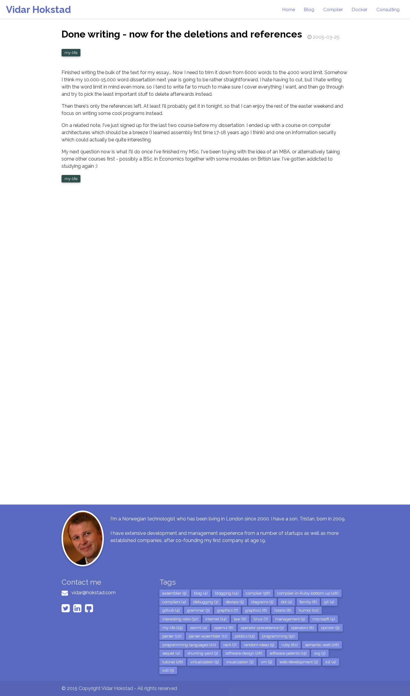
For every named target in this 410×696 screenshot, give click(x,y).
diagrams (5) (262, 602)
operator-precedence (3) (262, 627)
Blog (309, 9)
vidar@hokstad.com (93, 592)
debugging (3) (206, 602)
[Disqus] (205, 266)
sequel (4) (171, 653)
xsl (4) (330, 662)
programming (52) (278, 636)
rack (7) (230, 645)
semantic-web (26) (322, 645)
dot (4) (286, 602)
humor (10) (309, 610)
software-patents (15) (288, 653)
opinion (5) (330, 627)
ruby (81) (290, 645)
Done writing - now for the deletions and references (182, 34)
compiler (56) (258, 593)
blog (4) (201, 593)
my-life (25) (172, 627)
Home (288, 9)
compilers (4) (174, 602)
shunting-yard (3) (202, 653)
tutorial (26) (172, 662)
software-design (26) (243, 653)
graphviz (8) (256, 610)
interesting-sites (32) (180, 619)
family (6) (308, 602)
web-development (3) (298, 662)
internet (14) (216, 619)
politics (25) (245, 636)
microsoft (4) (323, 619)
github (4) (171, 610)
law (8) (240, 619)
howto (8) (282, 610)
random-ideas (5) (259, 645)
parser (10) (172, 636)
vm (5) (266, 662)
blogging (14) (227, 593)
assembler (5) (174, 593)
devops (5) (235, 602)
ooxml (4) (198, 627)
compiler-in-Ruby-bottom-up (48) (308, 593)
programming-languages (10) (189, 645)
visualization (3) (240, 662)
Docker (359, 9)
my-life (71, 52)
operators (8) (302, 627)
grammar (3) (198, 610)
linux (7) (261, 619)
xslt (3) (168, 670)
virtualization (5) (204, 662)
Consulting (387, 9)
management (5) (290, 619)
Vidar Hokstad (38, 9)
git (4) (329, 602)
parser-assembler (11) (208, 636)
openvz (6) (224, 627)
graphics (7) (227, 610)
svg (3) (320, 653)
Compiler (333, 9)
